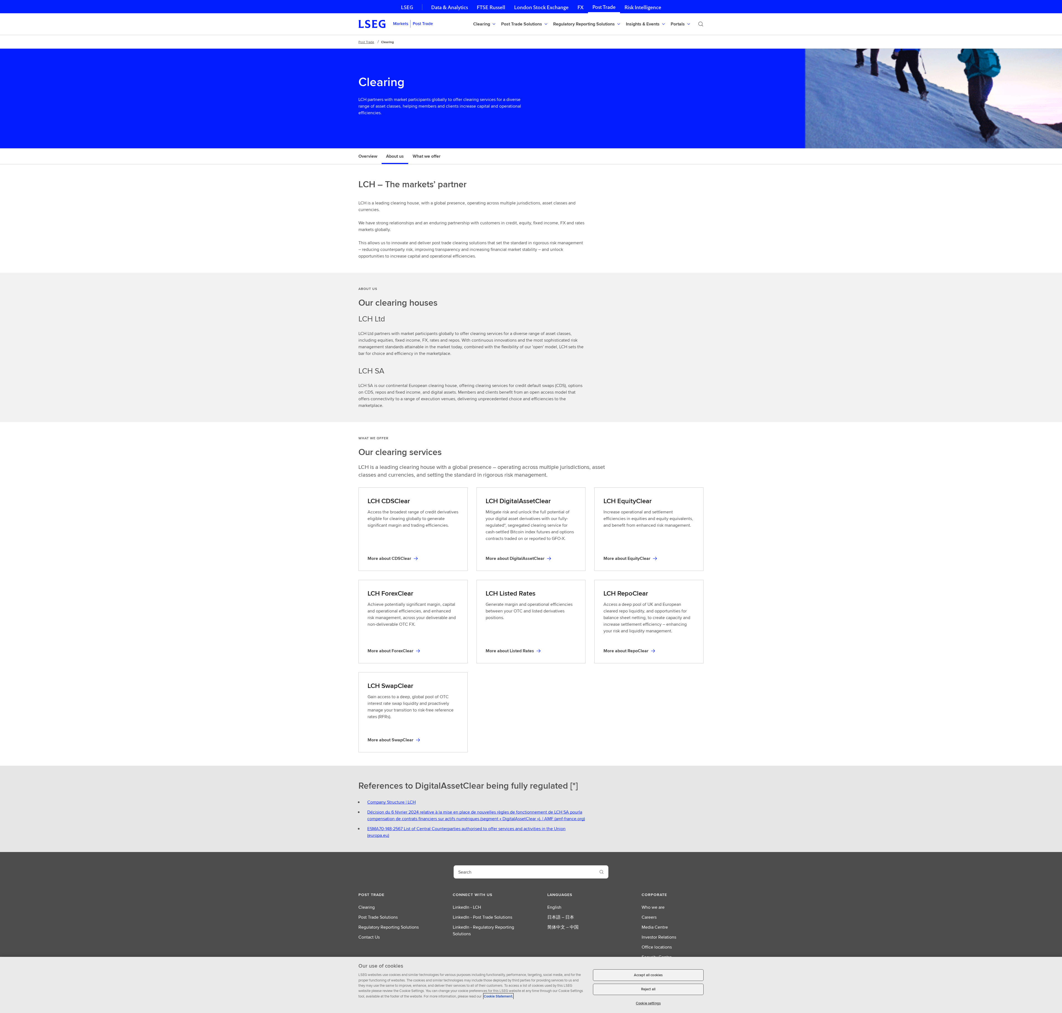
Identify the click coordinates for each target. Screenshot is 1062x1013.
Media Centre (655, 927)
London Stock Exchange (541, 7)
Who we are (653, 907)
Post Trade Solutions (378, 917)
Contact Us (369, 937)
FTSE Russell (491, 7)
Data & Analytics (449, 7)
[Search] (701, 24)
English (554, 907)
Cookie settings (648, 1003)
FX (580, 7)
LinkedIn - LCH (467, 907)
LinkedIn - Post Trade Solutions (482, 917)
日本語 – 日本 (560, 917)
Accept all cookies (648, 975)
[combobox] (524, 872)
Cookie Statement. (498, 996)
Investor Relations (659, 937)
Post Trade (604, 7)
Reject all (648, 989)
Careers (649, 917)
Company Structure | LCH (391, 802)
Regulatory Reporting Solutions (388, 927)
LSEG (407, 7)
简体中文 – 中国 (563, 927)
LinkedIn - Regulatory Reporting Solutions (483, 930)
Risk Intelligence (642, 7)
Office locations (657, 947)
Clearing (366, 907)
